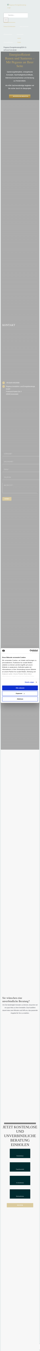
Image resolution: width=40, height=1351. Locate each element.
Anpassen (19, 693)
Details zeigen (29, 682)
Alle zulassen (20, 688)
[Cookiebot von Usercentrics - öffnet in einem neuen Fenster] (30, 651)
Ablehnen (20, 699)
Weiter (20, 1205)
